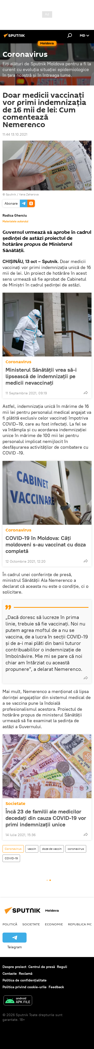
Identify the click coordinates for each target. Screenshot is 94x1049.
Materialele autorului (15, 221)
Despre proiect (14, 966)
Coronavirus (18, 362)
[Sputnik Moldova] (15, 37)
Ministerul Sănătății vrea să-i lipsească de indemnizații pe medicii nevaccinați (41, 376)
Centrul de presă (41, 966)
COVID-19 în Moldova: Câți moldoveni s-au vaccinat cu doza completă (46, 544)
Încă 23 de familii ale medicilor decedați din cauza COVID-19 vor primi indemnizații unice (46, 818)
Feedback (56, 987)
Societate (15, 803)
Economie (54, 924)
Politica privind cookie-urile (25, 987)
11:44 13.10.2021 (15, 134)
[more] (86, 393)
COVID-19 (11, 858)
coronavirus (76, 849)
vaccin (32, 849)
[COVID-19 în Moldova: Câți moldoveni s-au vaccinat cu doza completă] (47, 493)
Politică (10, 924)
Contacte (10, 973)
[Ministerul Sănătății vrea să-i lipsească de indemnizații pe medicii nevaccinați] (47, 324)
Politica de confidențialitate (25, 980)
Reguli (62, 966)
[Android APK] (18, 1001)
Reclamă (25, 973)
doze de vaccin (52, 849)
